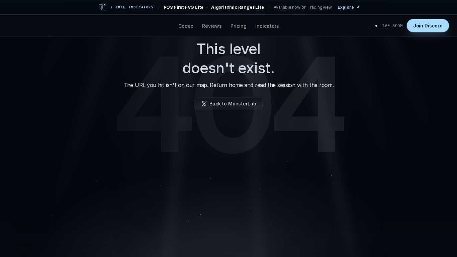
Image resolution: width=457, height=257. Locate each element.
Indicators (267, 25)
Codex (185, 25)
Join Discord (428, 25)
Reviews (212, 25)
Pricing (239, 25)
